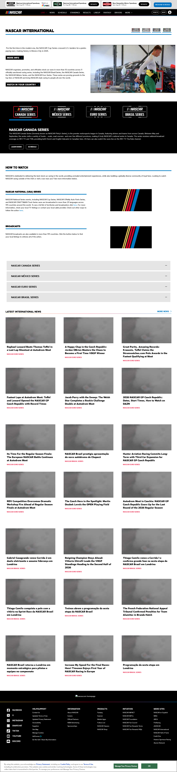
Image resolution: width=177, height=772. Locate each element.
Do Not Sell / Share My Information (44, 740)
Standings (75, 12)
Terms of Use (88, 764)
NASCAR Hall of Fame (161, 733)
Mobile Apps (101, 719)
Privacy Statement (43, 764)
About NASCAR (73, 712)
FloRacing (157, 723)
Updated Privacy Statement (41, 719)
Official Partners (73, 719)
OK (149, 766)
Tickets (155, 12)
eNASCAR (157, 726)
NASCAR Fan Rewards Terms (133, 726)
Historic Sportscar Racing (162, 739)
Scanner (100, 716)
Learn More (16, 147)
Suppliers (35, 726)
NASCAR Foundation (130, 719)
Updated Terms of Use (40, 716)
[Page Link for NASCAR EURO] (156, 30)
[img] (130, 200)
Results (94, 4)
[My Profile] (170, 12)
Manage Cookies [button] (38, 733)
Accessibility (36, 723)
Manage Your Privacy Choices (126, 766)
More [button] (127, 13)
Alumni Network (159, 743)
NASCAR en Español (161, 712)
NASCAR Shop (102, 729)
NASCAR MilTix (128, 716)
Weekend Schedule (162, 5)
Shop (164, 12)
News (52, 12)
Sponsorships (72, 726)
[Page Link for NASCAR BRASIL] (166, 30)
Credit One (157, 736)
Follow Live (101, 723)
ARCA (156, 719)
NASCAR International (161, 729)
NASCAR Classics (103, 726)
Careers (70, 716)
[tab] (88, 265)
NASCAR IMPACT (129, 712)
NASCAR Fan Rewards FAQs (132, 729)
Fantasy (107, 12)
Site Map (35, 729)
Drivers (118, 12)
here (75, 205)
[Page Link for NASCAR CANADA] (135, 30)
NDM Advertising (73, 723)
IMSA (155, 716)
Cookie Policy (65, 764)
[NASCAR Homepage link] (88, 694)
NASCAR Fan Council (130, 723)
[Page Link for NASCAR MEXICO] (146, 30)
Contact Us (36, 712)
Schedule (62, 12)
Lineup (97, 12)
